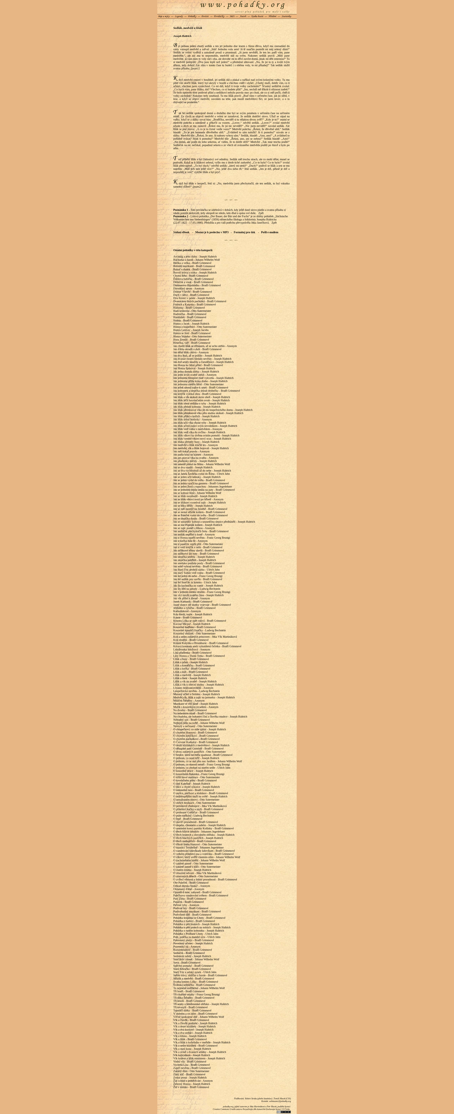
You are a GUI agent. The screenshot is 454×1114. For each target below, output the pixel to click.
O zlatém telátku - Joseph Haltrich (192, 869)
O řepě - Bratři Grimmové (187, 818)
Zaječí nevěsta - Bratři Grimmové (192, 1067)
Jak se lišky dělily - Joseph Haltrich (193, 505)
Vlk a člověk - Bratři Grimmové (191, 1020)
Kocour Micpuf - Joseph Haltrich (191, 623)
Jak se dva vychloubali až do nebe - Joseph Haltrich (202, 470)
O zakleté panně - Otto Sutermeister (193, 863)
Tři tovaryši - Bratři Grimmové (190, 1007)
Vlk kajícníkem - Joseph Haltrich (191, 1055)
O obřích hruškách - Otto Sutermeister (194, 802)
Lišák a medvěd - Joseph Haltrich (192, 675)
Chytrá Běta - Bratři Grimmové (190, 275)
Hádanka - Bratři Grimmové (189, 307)
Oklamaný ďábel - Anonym (188, 889)
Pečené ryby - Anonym (186, 905)
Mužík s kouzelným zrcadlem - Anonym (195, 706)
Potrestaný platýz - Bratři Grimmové (193, 940)
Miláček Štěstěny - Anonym (188, 700)
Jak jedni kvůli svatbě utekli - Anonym (194, 374)
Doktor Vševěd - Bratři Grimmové (192, 291)
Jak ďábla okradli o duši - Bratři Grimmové (197, 349)
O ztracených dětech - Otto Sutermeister (195, 876)
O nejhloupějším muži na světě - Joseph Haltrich (200, 796)
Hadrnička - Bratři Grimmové (189, 314)
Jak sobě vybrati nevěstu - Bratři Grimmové (197, 566)
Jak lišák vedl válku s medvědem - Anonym (197, 429)
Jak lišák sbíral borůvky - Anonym (192, 419)
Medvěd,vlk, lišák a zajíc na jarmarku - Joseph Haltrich (204, 697)
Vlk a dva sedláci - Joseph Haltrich (192, 1032)
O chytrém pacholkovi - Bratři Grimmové (196, 738)
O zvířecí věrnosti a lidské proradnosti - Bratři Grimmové (205, 879)
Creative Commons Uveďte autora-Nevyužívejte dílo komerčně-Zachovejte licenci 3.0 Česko (251, 1109)
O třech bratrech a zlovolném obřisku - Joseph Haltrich (203, 834)
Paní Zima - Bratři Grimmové (189, 898)
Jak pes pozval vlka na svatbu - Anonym (195, 457)
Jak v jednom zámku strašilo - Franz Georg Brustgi (201, 591)
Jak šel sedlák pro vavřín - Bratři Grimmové (197, 579)
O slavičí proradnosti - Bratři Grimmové (195, 821)
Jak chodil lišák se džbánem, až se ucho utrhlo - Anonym (205, 345)
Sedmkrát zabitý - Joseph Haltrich (192, 956)
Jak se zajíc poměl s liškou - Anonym (194, 528)
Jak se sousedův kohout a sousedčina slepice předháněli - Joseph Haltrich (214, 521)
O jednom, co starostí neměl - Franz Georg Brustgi (201, 764)
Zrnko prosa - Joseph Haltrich (190, 1077)
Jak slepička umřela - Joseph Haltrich (194, 556)
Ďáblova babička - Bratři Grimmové (193, 278)
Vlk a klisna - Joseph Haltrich (189, 1036)
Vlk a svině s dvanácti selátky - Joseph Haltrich (199, 1051)
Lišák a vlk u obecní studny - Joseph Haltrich (198, 684)
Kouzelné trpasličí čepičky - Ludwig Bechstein (199, 630)
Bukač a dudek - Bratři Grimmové (192, 269)
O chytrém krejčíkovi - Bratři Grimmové (195, 735)
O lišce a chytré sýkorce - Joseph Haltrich (196, 786)
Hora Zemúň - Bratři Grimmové (191, 339)
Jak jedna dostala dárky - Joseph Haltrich (196, 371)
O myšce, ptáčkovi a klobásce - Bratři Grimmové (200, 793)
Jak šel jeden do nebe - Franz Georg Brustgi (197, 575)
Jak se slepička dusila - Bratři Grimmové (195, 518)
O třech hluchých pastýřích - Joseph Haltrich (198, 837)
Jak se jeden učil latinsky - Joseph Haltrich (197, 476)
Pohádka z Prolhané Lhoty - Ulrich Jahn (195, 933)
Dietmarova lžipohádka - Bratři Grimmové (197, 285)
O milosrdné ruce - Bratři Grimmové (193, 790)
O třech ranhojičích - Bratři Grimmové (194, 841)
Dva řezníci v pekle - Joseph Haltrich (194, 298)
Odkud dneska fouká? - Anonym (191, 885)
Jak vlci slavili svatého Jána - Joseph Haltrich (198, 595)
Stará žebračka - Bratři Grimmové (192, 968)
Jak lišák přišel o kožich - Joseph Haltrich (196, 416)
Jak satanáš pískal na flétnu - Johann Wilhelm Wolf (201, 464)
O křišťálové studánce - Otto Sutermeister (196, 777)
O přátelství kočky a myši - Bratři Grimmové (198, 809)
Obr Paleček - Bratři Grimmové (191, 882)
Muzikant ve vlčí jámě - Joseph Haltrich (195, 703)
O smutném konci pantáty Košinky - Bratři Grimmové (203, 828)
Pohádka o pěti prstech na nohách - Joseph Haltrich (202, 927)
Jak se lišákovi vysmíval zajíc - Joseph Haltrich (199, 502)
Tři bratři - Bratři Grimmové (189, 991)
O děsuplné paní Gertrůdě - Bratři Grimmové (198, 748)
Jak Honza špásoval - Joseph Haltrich (194, 368)
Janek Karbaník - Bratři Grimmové (192, 601)
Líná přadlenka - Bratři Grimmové (192, 652)
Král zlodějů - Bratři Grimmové (191, 639)
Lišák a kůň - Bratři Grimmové (190, 671)
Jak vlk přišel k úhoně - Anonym (191, 598)
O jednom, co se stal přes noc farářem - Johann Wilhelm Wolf (207, 761)
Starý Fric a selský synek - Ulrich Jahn (194, 972)
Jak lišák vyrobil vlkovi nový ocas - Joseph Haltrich (202, 438)
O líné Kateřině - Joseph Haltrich (191, 783)
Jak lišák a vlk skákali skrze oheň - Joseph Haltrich (201, 397)
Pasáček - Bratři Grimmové (188, 901)
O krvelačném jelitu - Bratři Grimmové (195, 780)
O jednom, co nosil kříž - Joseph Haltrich (196, 758)
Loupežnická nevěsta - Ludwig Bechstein (196, 691)
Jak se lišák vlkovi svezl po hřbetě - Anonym (198, 499)
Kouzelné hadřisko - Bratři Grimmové (194, 627)
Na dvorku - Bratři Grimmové (190, 710)
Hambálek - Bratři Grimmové (189, 317)
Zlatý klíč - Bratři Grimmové (189, 1074)
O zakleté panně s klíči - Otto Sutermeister (196, 866)
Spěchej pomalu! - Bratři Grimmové (193, 965)
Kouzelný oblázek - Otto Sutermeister (194, 633)
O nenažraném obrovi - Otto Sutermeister (196, 799)
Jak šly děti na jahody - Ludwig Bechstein (196, 588)
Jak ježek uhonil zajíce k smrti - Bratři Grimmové (200, 387)
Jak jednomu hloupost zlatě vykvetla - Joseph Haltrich (203, 377)
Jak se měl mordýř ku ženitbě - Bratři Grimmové (200, 508)
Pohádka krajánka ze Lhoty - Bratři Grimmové (199, 917)
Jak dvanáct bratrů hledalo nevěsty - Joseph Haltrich (202, 358)
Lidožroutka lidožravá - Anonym (191, 649)
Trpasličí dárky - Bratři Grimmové (192, 1010)
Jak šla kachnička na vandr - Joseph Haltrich (198, 585)
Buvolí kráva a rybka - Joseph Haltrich (195, 272)
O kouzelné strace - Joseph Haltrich (193, 770)
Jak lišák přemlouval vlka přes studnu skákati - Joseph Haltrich (208, 413)
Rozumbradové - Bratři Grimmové (192, 949)
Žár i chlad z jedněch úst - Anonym (193, 1080)
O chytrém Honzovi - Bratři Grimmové (195, 732)
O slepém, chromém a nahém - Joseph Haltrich (199, 825)
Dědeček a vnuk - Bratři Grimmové (193, 282)
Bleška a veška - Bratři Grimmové (192, 262)
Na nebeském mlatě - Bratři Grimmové (195, 713)
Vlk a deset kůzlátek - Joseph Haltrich (194, 1026)
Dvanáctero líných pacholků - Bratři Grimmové (199, 301)
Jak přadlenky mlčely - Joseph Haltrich (195, 460)
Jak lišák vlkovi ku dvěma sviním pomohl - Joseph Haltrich (206, 435)
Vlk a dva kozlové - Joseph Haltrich (193, 1029)
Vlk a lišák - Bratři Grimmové (190, 1039)
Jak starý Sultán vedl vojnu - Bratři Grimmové (199, 572)
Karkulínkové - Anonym (187, 611)
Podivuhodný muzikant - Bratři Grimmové (197, 911)
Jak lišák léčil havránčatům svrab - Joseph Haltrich (201, 400)
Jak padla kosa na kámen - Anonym (193, 454)
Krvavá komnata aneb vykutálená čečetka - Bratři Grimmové (207, 646)
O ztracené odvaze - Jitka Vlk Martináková (197, 873)
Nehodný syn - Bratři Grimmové (191, 719)
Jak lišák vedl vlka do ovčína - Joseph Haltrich (199, 432)
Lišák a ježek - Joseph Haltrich (190, 662)
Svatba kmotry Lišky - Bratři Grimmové (195, 981)
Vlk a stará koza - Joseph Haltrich (192, 1048)
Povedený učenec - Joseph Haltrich (193, 943)
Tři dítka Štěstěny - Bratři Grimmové (193, 997)
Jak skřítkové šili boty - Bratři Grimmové (196, 553)
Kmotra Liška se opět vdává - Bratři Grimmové (199, 620)
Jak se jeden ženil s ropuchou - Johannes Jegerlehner (202, 486)
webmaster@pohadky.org (280, 1101)
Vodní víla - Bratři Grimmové (189, 1061)
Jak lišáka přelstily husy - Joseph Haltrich (196, 441)
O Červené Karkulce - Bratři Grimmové (195, 742)
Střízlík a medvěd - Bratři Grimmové (193, 978)
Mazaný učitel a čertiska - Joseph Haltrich (196, 694)
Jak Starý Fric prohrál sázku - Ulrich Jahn (196, 569)
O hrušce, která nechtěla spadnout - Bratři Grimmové (202, 754)
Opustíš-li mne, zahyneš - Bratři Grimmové (197, 892)
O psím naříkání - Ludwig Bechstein (193, 815)
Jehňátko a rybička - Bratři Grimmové (194, 607)
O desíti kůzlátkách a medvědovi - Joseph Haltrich (201, 745)
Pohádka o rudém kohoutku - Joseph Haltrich (198, 930)
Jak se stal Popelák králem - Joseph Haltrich (197, 524)
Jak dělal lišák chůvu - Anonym (191, 352)
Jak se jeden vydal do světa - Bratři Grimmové (199, 480)
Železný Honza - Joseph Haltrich (191, 1083)
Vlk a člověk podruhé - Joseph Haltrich (195, 1023)
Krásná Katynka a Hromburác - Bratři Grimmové (200, 643)
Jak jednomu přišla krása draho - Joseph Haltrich (200, 381)
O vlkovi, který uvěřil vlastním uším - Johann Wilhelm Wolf (206, 857)
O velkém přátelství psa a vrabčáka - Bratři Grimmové (203, 853)
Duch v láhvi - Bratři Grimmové (191, 294)
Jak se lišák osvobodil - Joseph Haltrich (195, 496)
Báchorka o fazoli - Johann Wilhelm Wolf (196, 259)
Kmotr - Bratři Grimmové (187, 617)
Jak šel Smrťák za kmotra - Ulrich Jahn (195, 582)
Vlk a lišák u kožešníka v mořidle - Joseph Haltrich (201, 1042)
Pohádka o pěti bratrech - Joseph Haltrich (196, 924)
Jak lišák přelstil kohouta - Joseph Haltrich (196, 406)
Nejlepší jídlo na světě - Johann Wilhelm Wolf (199, 722)
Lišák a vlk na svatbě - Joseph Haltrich (195, 681)
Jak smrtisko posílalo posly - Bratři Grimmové (199, 563)
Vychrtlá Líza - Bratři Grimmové (191, 1064)
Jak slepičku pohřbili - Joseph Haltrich (194, 560)
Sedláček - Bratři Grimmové (189, 952)
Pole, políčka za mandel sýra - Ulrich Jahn (196, 936)
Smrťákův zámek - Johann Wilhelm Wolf (196, 959)
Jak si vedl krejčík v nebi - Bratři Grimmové (197, 547)
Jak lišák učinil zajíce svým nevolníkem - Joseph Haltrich (205, 425)
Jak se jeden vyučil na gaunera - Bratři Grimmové (201, 483)
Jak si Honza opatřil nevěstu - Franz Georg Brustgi (201, 537)
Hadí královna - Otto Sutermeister (192, 310)
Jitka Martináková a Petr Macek (263, 1106)
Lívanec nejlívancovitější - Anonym (193, 687)
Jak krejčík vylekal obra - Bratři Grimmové (197, 393)
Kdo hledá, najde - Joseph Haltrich (192, 614)
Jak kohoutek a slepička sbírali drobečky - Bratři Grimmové (206, 390)
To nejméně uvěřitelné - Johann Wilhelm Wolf (199, 988)
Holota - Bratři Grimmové (187, 320)
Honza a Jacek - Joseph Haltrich (191, 323)
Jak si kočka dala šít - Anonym (190, 540)
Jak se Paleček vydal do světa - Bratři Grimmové (200, 515)
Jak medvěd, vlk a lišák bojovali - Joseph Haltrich (201, 448)
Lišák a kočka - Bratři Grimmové (191, 668)
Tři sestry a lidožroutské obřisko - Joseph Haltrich (201, 1004)
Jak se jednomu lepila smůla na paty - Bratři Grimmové (204, 489)
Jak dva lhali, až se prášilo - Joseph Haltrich (197, 355)
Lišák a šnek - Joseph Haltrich (190, 678)
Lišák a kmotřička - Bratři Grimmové (194, 665)
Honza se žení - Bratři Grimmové (192, 333)
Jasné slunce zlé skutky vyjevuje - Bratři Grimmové (202, 604)
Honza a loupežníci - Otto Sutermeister (195, 326)
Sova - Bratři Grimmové (186, 962)
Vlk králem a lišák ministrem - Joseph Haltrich (199, 1058)
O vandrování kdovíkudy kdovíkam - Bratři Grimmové (204, 850)
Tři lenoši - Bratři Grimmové (189, 1000)
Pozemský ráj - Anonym (186, 946)
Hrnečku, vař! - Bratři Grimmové (191, 342)
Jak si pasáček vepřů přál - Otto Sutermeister (198, 544)
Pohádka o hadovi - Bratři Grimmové (194, 921)
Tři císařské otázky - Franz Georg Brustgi (196, 994)
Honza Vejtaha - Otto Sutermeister (192, 336)
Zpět (261, 213)
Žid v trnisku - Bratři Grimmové (191, 1087)
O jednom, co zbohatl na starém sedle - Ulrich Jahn (201, 767)
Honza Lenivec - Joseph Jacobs (191, 330)
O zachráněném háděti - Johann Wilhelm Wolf (199, 860)
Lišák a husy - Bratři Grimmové (191, 659)
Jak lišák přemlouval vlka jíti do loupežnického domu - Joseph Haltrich (213, 409)
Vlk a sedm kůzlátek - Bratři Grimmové (195, 1045)
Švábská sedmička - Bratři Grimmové (194, 984)
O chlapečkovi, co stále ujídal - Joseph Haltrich (199, 729)
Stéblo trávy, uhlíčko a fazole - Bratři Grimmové (200, 975)
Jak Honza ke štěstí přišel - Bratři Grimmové (198, 365)
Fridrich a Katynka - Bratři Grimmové (194, 304)
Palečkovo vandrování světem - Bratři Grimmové (200, 895)
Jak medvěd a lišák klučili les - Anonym (195, 445)
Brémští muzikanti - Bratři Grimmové (194, 266)
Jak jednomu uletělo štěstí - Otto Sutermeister (198, 384)
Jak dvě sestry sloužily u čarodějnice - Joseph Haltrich (203, 361)
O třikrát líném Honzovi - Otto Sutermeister (197, 844)
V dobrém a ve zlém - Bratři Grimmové (195, 1013)
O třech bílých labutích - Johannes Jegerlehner (199, 831)
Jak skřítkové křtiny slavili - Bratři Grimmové (198, 550)
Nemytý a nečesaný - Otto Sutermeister (195, 726)
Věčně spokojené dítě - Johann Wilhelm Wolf (198, 1016)
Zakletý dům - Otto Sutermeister (191, 1071)
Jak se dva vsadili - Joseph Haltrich (192, 467)
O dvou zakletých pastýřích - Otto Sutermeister (199, 751)
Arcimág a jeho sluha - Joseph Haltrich (195, 256)
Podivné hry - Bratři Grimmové (190, 908)
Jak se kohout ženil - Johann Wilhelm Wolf (197, 492)
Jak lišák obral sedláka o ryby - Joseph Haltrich (199, 403)
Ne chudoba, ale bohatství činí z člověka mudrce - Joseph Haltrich (210, 716)
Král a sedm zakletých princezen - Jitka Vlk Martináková (205, 636)
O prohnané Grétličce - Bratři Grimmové (196, 812)
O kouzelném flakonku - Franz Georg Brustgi (198, 774)
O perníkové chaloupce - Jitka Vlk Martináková (200, 806)
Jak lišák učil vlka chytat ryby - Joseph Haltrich (199, 422)
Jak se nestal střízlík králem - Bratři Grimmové (199, 512)
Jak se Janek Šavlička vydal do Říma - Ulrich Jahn (201, 473)
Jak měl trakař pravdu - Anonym (191, 451)
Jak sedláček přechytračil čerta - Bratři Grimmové (201, 531)
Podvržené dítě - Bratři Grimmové (192, 914)
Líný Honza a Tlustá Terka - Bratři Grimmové (199, 655)
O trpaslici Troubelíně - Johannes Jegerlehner (198, 847)
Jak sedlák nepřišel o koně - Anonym (194, 534)
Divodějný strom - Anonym (188, 288)
